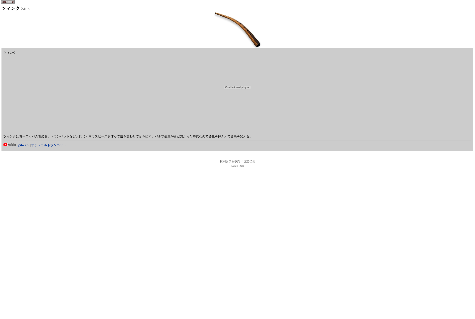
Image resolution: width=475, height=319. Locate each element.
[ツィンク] (237, 47)
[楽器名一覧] (8, 2)
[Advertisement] (237, 128)
